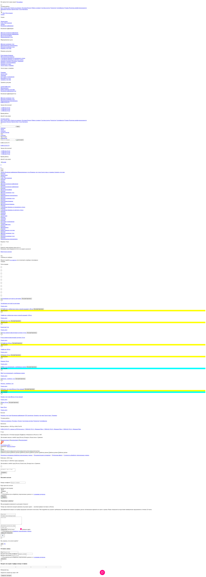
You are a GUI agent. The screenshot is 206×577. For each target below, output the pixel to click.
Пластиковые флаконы (7, 55)
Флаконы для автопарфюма (8, 62)
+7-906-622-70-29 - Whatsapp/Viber (52, 429)
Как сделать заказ (5, 8)
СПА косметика (29, 415)
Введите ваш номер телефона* (9, 553)
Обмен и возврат (36, 8)
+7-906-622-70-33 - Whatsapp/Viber (33, 429)
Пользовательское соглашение (42, 455)
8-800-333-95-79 (5, 102)
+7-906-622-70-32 (5, 110)
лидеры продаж (5, 132)
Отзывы (66, 8)
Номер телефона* (6, 482)
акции (2, 129)
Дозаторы (3, 75)
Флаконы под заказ (6, 64)
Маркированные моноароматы (9, 45)
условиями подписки (39, 494)
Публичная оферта (57, 455)
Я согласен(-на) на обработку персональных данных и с (24, 494)
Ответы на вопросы (16, 8)
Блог (17, 9)
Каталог (9, 9)
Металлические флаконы (7, 56)
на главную (13, 260)
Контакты (25, 9)
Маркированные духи (7, 37)
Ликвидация (4, 21)
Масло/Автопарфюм (6, 35)
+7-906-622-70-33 (5, 107)
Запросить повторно (6, 575)
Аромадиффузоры (6, 86)
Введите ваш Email (6, 555)
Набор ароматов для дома (8, 89)
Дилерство (53, 8)
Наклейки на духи (6, 78)
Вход (4, 13)
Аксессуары (4, 74)
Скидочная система (27, 421)
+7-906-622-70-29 (5, 109)
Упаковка (3, 72)
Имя (2, 552)
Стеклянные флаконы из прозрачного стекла (13, 58)
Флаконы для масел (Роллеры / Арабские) (12, 61)
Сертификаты (60, 8)
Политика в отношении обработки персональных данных (16, 455)
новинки (3, 128)
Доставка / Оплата (17, 421)
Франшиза (3, 9)
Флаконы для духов (6, 48)
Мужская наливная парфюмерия (9, 34)
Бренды (13, 9)
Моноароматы (4, 88)
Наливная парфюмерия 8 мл (8, 91)
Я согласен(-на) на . (17, 531)
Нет (2, 543)
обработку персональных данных (22, 531)
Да (4, 543)
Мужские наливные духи (8, 47)
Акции (2, 14)
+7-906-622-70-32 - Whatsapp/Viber (71, 429)
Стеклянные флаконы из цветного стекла (12, 59)
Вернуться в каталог (6, 251)
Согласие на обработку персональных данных (76, 455)
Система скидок (45, 8)
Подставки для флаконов (7, 76)
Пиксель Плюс (11, 446)
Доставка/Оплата (26, 8)
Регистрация (9, 13)
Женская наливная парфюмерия (9, 32)
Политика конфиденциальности (78, 8)
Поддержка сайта (5, 445)
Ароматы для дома (6, 79)
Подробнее (20, 2)
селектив (3, 131)
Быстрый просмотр (26, 298)
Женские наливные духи (7, 44)
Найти (17, 126)
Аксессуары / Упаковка (50, 415)
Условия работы (5, 119)
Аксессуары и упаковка (7, 65)
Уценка (3, 24)
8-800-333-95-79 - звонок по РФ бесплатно (12, 429)
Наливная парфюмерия (7, 25)
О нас (20, 9)
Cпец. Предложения (6, 23)
